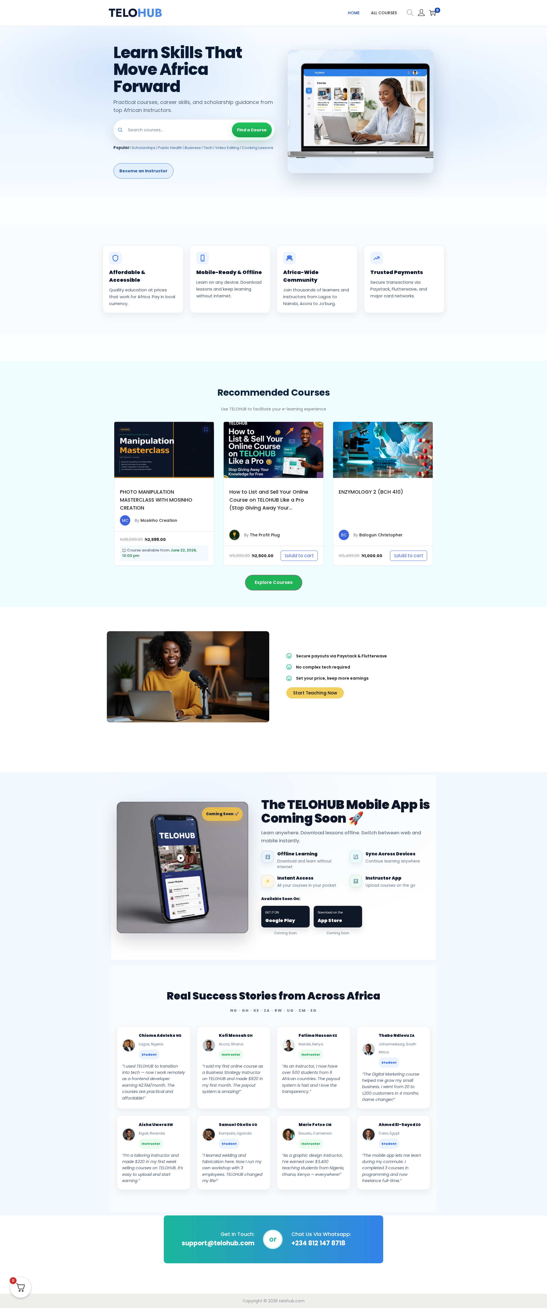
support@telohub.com (218, 1243)
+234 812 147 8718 (318, 1243)
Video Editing (227, 147)
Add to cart (301, 555)
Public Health (170, 147)
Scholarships (144, 147)
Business (193, 147)
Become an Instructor (143, 171)
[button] (206, 429)
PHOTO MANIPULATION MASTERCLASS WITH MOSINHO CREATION (156, 500)
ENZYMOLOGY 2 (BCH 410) (371, 492)
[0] (432, 12)
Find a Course (252, 130)
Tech (208, 147)
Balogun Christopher (381, 535)
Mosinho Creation (158, 520)
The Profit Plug (265, 535)
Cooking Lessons (257, 147)
